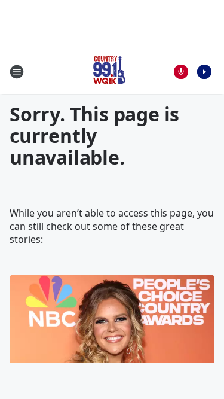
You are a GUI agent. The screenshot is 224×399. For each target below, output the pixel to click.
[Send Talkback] (181, 72)
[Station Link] (108, 71)
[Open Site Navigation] (17, 72)
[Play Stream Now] (204, 72)
